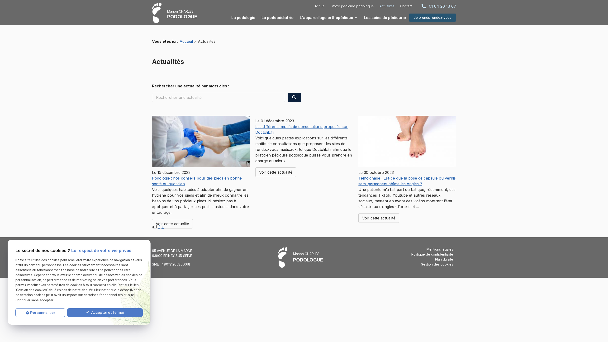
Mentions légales (440, 249)
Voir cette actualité (172, 223)
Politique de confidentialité (432, 254)
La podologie (243, 17)
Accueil (320, 6)
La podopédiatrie (277, 17)
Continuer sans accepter (34, 300)
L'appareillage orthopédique (326, 17)
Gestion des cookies (437, 264)
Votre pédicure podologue (353, 6)
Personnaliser (42, 312)
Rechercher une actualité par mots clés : (190, 86)
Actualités (387, 6)
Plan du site (444, 259)
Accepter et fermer (107, 312)
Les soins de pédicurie (385, 17)
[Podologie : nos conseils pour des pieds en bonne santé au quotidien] (201, 141)
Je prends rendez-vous (432, 17)
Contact (406, 6)
